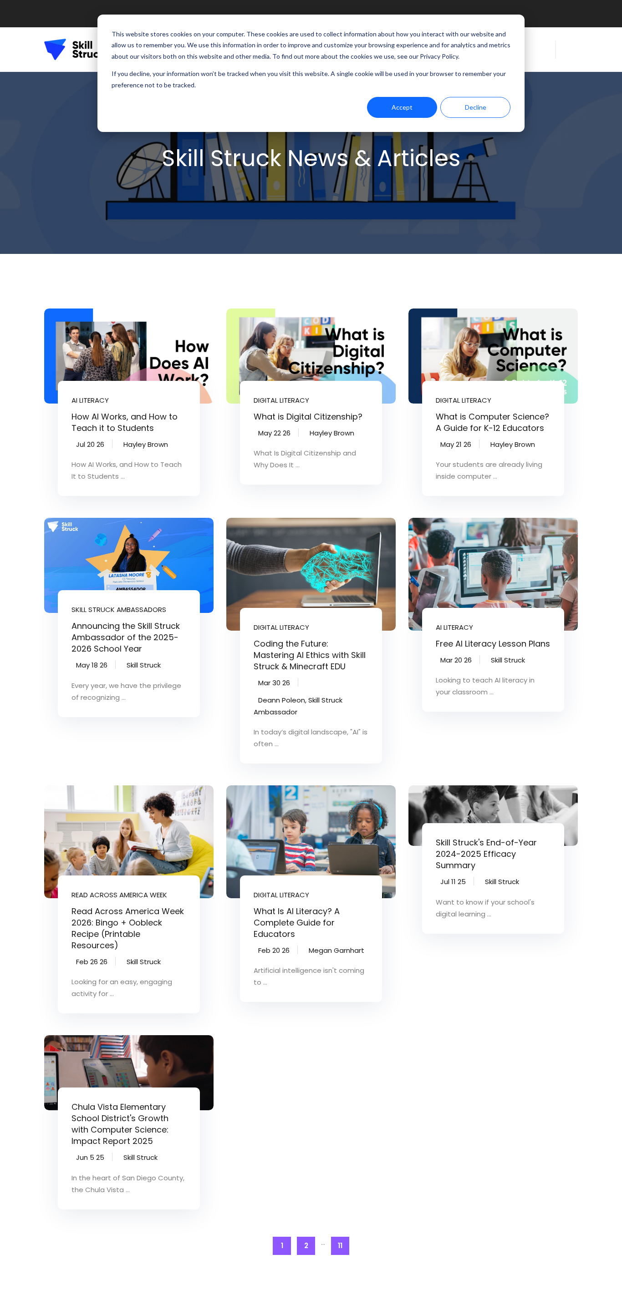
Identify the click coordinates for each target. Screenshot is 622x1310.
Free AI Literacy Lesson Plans (493, 643)
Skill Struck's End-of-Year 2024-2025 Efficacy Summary (486, 854)
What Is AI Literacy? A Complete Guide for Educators (297, 922)
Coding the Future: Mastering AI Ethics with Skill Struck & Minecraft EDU (310, 655)
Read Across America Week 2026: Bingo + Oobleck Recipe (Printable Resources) (127, 928)
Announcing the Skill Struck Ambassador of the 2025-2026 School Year (125, 637)
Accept (402, 107)
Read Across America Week (119, 895)
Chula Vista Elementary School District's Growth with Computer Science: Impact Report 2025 (119, 1124)
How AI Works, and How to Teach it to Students (124, 422)
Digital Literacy (281, 400)
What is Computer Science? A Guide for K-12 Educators (492, 422)
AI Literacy (90, 400)
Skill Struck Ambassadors (118, 609)
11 (340, 1245)
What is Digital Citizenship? (308, 416)
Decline (475, 107)
